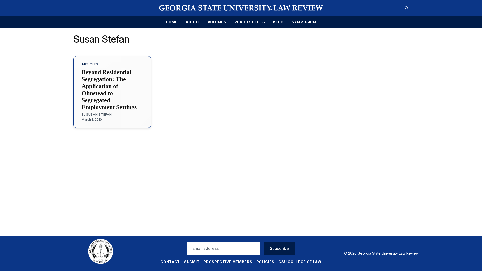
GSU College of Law (300, 262)
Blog (278, 22)
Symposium (304, 22)
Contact (170, 262)
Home (172, 22)
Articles (90, 64)
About (193, 22)
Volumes (217, 22)
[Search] (407, 8)
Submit (191, 262)
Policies (265, 262)
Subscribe (279, 248)
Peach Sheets (249, 22)
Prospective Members (227, 262)
